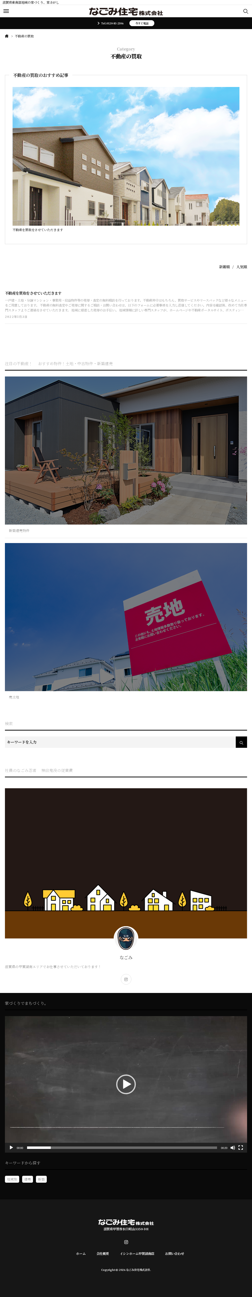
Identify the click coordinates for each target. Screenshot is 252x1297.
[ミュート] (232, 1147)
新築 (41, 1179)
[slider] (122, 1147)
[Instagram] (126, 979)
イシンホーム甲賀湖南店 (137, 1253)
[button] (126, 1084)
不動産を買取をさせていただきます (38, 230)
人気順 (241, 266)
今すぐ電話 (142, 23)
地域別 (12, 1179)
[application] (126, 1084)
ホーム (80, 1253)
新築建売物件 (19, 530)
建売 (27, 1179)
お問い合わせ (174, 1253)
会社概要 (102, 1253)
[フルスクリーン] (240, 1147)
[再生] (11, 1147)
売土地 (14, 697)
